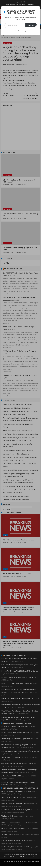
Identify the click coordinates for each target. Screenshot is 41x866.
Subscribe (31, 25)
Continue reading (20, 31)
